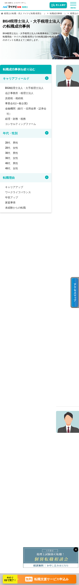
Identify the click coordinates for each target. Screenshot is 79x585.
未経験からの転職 (17, 207)
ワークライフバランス (19, 192)
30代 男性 (13, 152)
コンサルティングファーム (22, 123)
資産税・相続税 (16, 98)
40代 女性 (13, 168)
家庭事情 (12, 202)
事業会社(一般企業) (18, 103)
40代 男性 (13, 163)
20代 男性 (13, 142)
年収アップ (13, 197)
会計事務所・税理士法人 (21, 93)
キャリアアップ (16, 187)
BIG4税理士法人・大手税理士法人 (26, 87)
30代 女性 (13, 158)
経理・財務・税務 (17, 118)
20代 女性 (13, 147)
